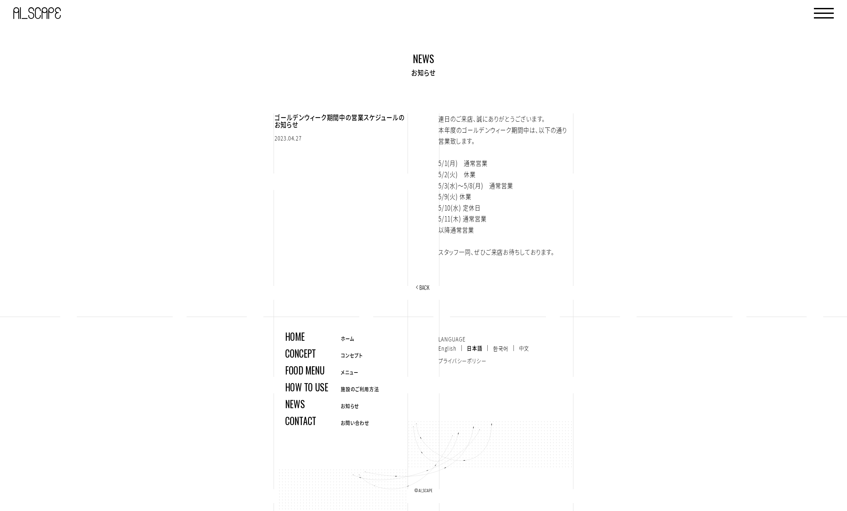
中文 (524, 348)
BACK (424, 287)
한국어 (501, 348)
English (447, 348)
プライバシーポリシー (462, 360)
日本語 (474, 348)
